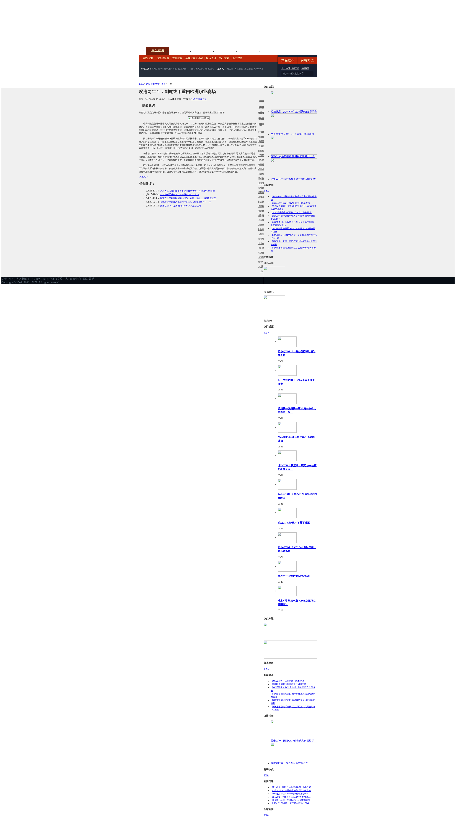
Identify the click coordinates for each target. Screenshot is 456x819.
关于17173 (7, 278)
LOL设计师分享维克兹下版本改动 (288, 681)
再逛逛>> (143, 177)
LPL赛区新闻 (263, 164)
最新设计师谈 (262, 227)
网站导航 (88, 278)
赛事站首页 (263, 141)
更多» (266, 191)
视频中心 (181, 51)
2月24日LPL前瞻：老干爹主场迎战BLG (290, 803)
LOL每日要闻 (258, 141)
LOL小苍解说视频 (260, 229)
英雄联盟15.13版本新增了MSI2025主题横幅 (180, 205)
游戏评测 (305, 68)
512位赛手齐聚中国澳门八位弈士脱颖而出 (292, 212)
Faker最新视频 (260, 169)
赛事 (163, 84)
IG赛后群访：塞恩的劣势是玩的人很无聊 (291, 790)
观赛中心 (227, 51)
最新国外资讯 (262, 144)
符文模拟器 (163, 58)
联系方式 (62, 278)
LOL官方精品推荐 (259, 220)
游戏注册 (286, 68)
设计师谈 (258, 69)
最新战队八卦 (258, 227)
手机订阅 (195, 99)
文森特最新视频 (260, 197)
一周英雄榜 (259, 192)
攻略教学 (177, 58)
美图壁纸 (273, 51)
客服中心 (75, 278)
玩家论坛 (296, 51)
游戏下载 (295, 68)
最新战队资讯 (258, 199)
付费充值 (307, 60)
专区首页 (157, 50)
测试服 (230, 69)
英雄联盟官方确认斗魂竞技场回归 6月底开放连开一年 (185, 202)
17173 (141, 84)
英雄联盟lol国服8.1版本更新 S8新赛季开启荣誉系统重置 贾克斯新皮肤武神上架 (166, 38)
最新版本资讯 (262, 172)
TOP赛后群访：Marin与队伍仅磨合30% (290, 793)
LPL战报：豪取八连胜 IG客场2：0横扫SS (291, 787)
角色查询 (209, 69)
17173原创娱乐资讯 (258, 169)
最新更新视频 (260, 144)
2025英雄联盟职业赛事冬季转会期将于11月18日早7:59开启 (187, 191)
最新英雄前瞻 (262, 199)
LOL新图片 (259, 171)
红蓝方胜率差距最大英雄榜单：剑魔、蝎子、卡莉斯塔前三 (188, 198)
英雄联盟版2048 (194, 58)
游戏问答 (182, 69)
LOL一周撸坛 (263, 243)
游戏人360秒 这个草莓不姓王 (294, 522)
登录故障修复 (170, 69)
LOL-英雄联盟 (152, 84)
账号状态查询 (197, 69)
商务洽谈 (48, 278)
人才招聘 (22, 278)
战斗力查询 (157, 69)
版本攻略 (250, 51)
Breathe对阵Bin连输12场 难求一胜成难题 (291, 203)
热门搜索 (224, 58)
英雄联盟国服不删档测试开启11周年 (289, 684)
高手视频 (237, 58)
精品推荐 (287, 60)
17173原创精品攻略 (259, 146)
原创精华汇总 (258, 255)
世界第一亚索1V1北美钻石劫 (294, 575)
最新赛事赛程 (263, 218)
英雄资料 (204, 51)
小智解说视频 (260, 260)
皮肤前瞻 (248, 69)
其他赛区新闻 (263, 190)
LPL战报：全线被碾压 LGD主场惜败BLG (291, 797)
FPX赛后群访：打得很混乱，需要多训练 (291, 800)
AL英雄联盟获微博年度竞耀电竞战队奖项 (179, 194)
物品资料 (148, 58)
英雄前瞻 (238, 69)
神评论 (203, 99)
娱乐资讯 (211, 58)
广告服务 (35, 278)
